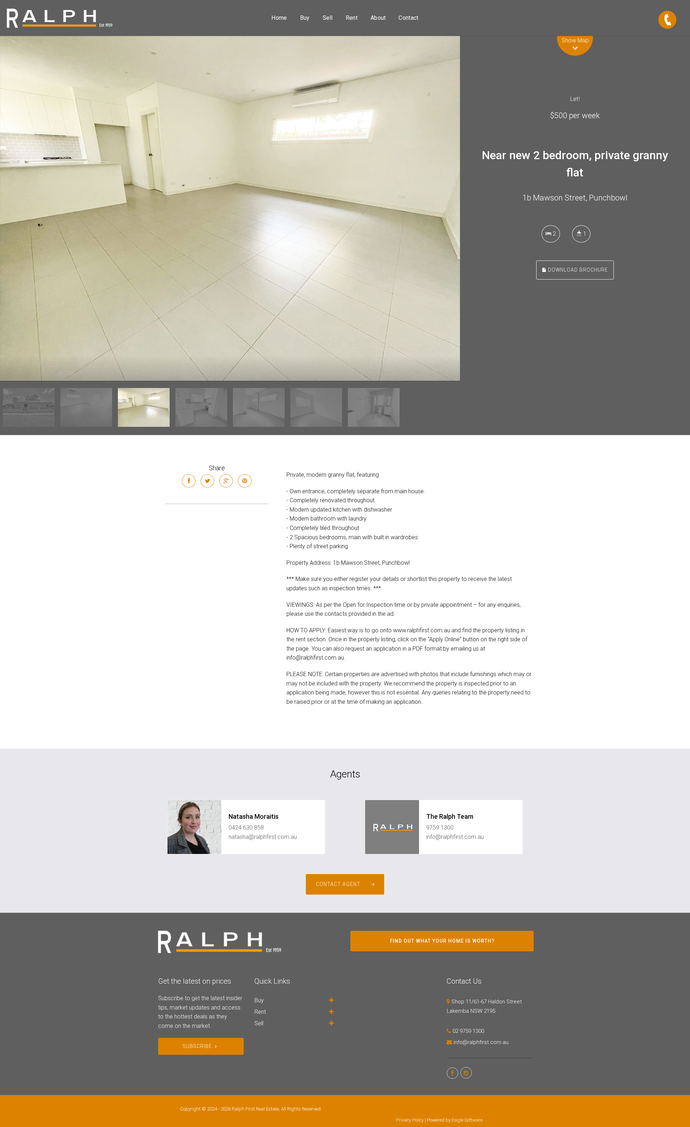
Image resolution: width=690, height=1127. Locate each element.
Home (279, 17)
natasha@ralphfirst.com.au (263, 836)
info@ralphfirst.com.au (455, 836)
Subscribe (197, 1046)
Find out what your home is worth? (442, 941)
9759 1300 (440, 827)
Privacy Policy (410, 1120)
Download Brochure (577, 270)
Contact (408, 17)
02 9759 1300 (468, 1031)
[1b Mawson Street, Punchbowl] (230, 208)
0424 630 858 (246, 827)
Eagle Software (467, 1120)
